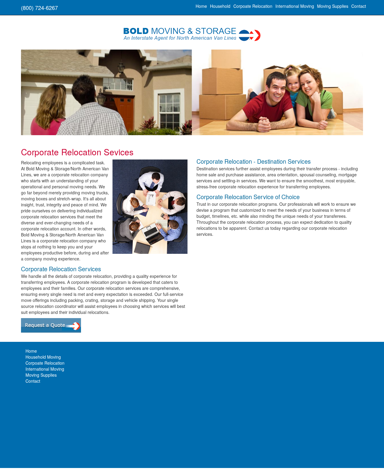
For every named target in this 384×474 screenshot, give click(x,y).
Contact (358, 6)
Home (201, 6)
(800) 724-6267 (39, 7)
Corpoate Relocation (252, 6)
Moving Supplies (332, 6)
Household (220, 6)
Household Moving (43, 357)
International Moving (294, 6)
